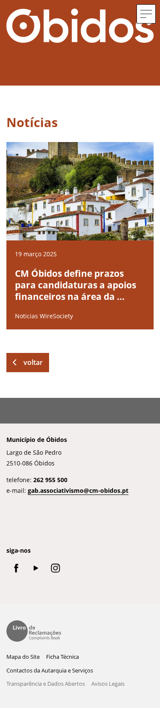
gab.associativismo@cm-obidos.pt (78, 490)
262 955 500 (50, 480)
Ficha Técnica (62, 657)
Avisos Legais (108, 683)
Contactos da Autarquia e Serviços (49, 670)
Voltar (33, 362)
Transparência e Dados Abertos (45, 683)
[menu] (146, 14)
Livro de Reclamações (33, 631)
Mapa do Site (23, 657)
